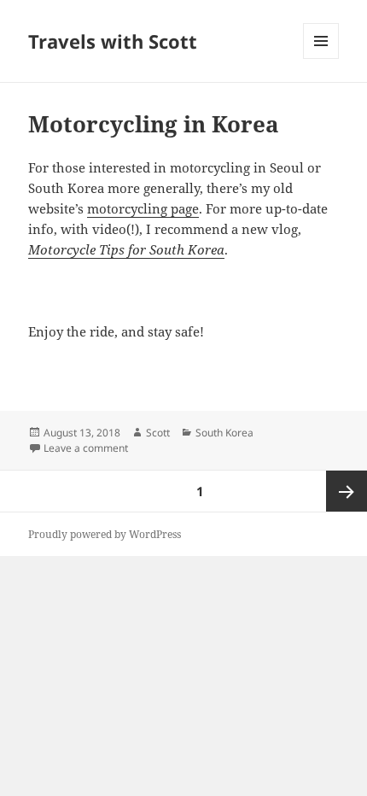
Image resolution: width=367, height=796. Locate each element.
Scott (158, 432)
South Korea (224, 432)
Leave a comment (86, 448)
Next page (346, 491)
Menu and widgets (321, 58)
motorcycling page (143, 208)
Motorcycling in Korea (153, 123)
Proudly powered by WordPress (104, 534)
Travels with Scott (112, 41)
